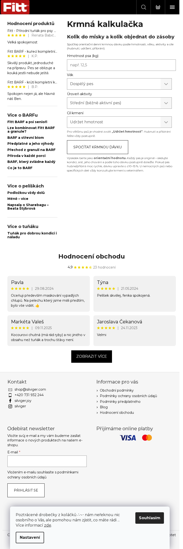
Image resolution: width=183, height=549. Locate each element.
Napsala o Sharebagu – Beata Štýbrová (28, 207)
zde (47, 525)
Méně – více (17, 199)
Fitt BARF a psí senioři (27, 122)
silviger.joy (23, 401)
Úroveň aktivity (79, 94)
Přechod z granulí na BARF (31, 150)
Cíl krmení (75, 113)
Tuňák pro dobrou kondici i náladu (32, 235)
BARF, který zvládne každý (31, 162)
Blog (104, 407)
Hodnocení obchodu (91, 256)
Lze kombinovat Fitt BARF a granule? (31, 130)
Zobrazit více (91, 356)
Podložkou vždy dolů (26, 193)
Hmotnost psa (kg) (82, 56)
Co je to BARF (19, 168)
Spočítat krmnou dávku (97, 147)
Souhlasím (149, 518)
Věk (70, 75)
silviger (20, 406)
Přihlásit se (26, 490)
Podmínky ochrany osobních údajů (128, 396)
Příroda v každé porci (26, 156)
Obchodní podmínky (117, 390)
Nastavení (30, 537)
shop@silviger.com (30, 389)
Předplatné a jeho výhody (30, 143)
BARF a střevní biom (25, 138)
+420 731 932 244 (29, 395)
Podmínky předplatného (120, 401)
